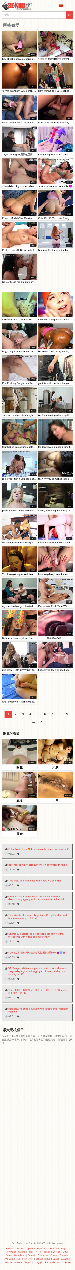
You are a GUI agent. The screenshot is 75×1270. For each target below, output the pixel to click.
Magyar (27, 1262)
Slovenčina (10, 1252)
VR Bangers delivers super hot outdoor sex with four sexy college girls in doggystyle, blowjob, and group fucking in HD (37, 971)
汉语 (18, 1259)
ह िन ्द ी (27, 1259)
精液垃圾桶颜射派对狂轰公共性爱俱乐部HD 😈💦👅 (36, 952)
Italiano (21, 1252)
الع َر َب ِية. (38, 1262)
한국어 (38, 1252)
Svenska (20, 1248)
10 (33, 721)
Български (43, 1255)
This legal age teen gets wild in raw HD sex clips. (35, 880)
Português (50, 1262)
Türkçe (47, 1252)
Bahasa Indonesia (13, 1262)
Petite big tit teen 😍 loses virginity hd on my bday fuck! (38, 849)
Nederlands (19, 1255)
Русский (31, 1248)
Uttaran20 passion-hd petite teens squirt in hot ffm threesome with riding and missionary (36, 935)
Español (41, 1248)
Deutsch (32, 1255)
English (64, 1248)
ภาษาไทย (9, 1259)
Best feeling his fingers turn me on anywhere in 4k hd (37, 864)
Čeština (56, 1252)
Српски (54, 1255)
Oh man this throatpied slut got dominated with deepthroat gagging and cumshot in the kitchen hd (36, 898)
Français (64, 1255)
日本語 (65, 1252)
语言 (62, 6)
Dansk (56, 1259)
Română (10, 1248)
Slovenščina (53, 1248)
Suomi (9, 1255)
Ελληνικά (65, 1259)
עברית (60, 1262)
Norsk (30, 1252)
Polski (68, 1262)
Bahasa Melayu (43, 1259)
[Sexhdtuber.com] (19, 6)
